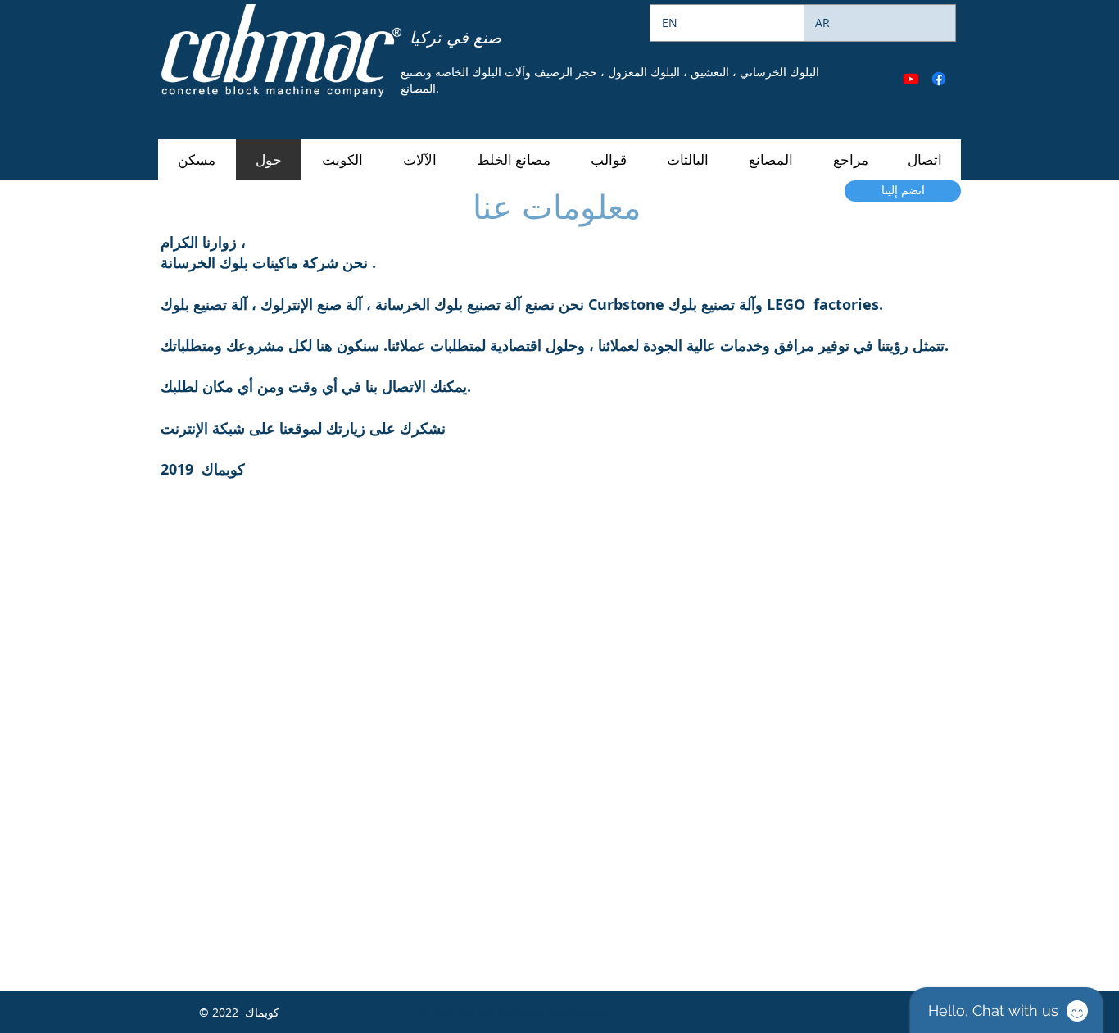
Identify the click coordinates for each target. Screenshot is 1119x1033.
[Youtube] (911, 79)
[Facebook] (939, 79)
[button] (419, 159)
